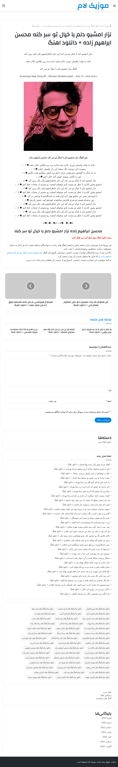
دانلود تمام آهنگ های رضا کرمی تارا (96, 628)
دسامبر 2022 (106, 727)
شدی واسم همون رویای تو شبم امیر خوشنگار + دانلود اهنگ (85, 518)
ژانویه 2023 (106, 722)
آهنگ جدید (107, 692)
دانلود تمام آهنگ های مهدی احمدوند (97, 662)
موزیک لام (105, 26)
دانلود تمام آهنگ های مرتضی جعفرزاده (36, 653)
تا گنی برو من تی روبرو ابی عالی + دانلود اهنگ (90, 589)
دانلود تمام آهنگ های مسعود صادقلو (66, 658)
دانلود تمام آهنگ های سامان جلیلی (39, 628)
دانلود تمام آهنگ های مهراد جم (69, 662)
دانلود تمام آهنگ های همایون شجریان (40, 667)
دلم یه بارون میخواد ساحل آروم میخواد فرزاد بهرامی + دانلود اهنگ (82, 469)
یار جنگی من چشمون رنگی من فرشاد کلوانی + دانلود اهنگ (85, 594)
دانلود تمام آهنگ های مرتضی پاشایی (96, 658)
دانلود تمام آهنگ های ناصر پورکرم (69, 667)
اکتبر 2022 (107, 737)
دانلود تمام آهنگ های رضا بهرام (98, 623)
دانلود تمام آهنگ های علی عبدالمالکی (64, 638)
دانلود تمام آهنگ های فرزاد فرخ (70, 643)
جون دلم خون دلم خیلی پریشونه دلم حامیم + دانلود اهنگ (86, 504)
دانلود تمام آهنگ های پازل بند (99, 672)
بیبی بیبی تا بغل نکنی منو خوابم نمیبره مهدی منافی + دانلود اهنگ (82, 527)
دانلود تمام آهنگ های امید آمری (70, 614)
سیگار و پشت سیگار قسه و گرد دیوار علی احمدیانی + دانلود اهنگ (82, 558)
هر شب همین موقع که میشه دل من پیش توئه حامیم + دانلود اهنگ (82, 500)
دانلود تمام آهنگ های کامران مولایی (46, 672)
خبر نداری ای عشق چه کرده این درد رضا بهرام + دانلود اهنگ (84, 487)
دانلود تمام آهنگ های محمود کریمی (97, 653)
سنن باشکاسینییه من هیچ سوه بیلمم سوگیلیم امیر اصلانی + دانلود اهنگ (80, 545)
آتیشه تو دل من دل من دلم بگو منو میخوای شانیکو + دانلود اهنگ (59, 331)
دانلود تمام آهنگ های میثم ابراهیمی (41, 662)
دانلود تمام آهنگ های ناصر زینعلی (97, 667)
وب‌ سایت (52, 401)
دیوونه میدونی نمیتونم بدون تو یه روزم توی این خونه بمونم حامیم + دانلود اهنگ (77, 509)
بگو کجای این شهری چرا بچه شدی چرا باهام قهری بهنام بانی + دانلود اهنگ (78, 571)
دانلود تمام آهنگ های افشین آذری (97, 614)
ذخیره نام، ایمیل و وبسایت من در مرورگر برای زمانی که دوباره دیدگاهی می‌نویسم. (77, 412)
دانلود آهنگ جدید (93, 26)
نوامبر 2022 (106, 732)
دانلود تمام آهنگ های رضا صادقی (71, 623)
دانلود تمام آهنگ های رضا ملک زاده (43, 623)
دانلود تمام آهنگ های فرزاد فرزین (42, 643)
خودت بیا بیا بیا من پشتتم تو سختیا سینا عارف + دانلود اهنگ (85, 478)
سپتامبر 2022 (105, 741)
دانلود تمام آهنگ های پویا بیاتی (73, 672)
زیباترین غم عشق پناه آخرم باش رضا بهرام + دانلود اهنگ (86, 491)
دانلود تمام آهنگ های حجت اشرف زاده (95, 618)
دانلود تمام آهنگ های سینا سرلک (68, 633)
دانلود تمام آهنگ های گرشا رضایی (68, 677)
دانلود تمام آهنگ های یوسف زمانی (40, 677)
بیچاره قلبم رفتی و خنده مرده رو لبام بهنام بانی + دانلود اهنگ (84, 567)
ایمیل (108, 401)
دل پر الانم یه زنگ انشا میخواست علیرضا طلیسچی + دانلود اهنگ (24, 331)
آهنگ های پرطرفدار (103, 698)
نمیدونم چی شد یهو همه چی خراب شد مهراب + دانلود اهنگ (84, 553)
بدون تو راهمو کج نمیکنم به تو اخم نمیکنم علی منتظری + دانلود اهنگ (81, 540)
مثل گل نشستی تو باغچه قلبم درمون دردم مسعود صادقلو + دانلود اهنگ (80, 580)
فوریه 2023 (106, 718)
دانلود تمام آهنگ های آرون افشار (97, 609)
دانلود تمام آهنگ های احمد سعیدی (70, 609)
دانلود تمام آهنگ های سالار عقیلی (68, 628)
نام (109, 390)
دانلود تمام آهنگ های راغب (41, 618)
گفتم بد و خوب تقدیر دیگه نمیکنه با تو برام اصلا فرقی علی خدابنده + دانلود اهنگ (76, 513)
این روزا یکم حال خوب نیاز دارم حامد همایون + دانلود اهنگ (85, 576)
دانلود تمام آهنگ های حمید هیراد (66, 618)
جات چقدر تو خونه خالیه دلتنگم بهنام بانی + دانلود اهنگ (87, 562)
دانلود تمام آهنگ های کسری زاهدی (97, 677)
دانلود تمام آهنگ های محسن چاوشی (37, 648)
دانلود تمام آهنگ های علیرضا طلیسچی (95, 638)
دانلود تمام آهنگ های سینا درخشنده (97, 633)
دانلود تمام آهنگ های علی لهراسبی (34, 638)
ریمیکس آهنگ (105, 695)
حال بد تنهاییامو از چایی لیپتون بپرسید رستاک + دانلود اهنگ (85, 473)
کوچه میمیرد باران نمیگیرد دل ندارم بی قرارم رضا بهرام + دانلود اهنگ (80, 496)
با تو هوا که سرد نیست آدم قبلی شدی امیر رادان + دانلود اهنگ (83, 549)
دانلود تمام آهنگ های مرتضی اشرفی (67, 653)
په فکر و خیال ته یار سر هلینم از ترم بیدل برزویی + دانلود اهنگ (96, 331)
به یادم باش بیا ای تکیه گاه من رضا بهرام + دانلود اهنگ (87, 482)
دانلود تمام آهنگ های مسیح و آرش (37, 658)
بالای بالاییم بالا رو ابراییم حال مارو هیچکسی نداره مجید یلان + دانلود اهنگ (79, 536)
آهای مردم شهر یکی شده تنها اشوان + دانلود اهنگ (88, 464)
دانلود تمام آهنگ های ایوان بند (45, 614)
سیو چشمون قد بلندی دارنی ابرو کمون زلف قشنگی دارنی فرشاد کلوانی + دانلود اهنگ (73, 585)
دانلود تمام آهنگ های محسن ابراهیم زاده (69, 648)
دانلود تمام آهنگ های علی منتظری (97, 643)
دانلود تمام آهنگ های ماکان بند (98, 648)
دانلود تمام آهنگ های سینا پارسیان (40, 633)
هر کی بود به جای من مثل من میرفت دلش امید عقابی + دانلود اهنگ (81, 531)
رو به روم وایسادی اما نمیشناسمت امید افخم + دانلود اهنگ (85, 522)
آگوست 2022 (105, 746)
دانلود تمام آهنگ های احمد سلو (42, 609)
